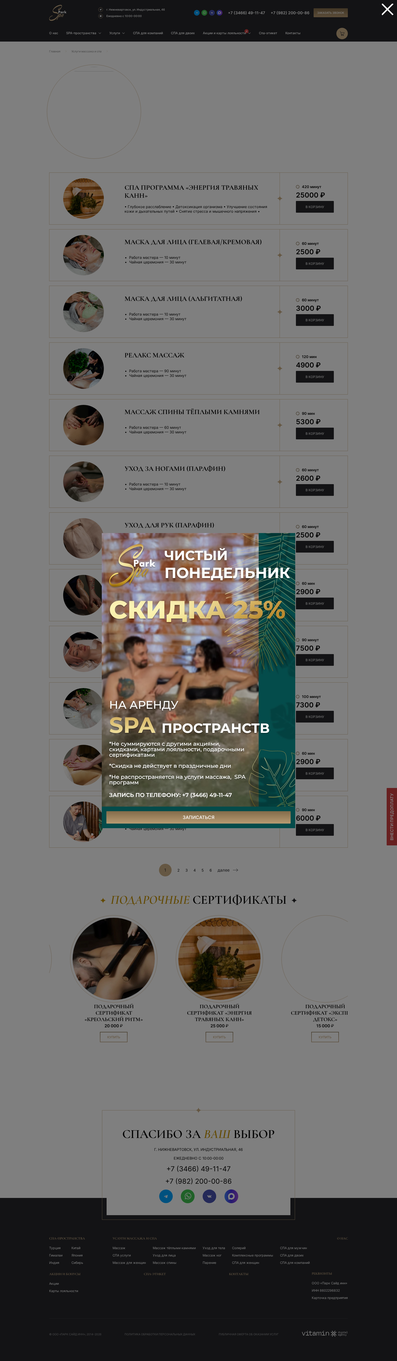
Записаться (199, 817)
